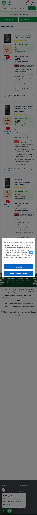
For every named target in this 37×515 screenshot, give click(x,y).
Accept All (18, 267)
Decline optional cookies (18, 273)
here (31, 252)
